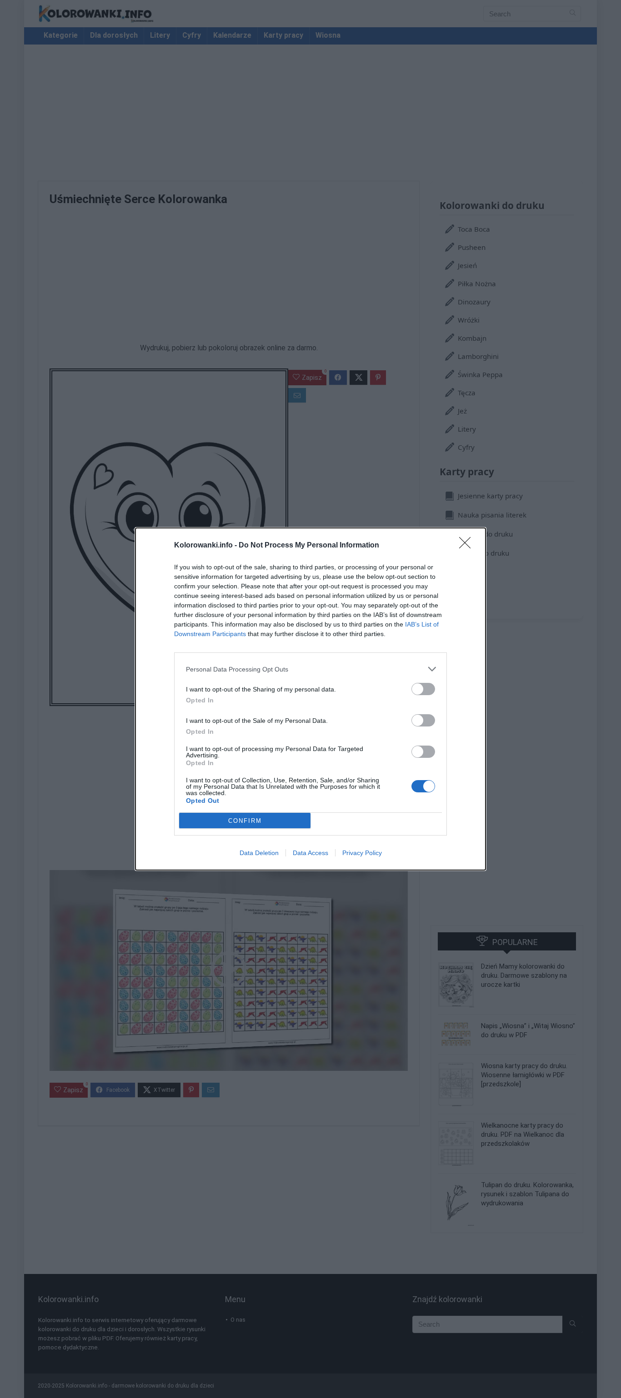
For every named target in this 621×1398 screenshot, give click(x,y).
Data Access (310, 852)
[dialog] (310, 699)
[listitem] (310, 669)
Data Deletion (259, 852)
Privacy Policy (362, 852)
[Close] (467, 545)
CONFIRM (245, 820)
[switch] (423, 689)
